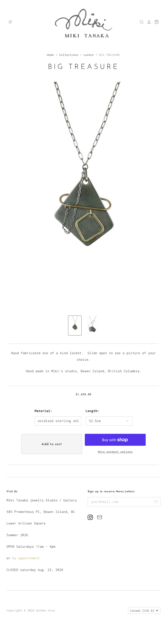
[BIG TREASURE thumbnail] (74, 325)
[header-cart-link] (155, 22)
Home (50, 55)
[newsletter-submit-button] (155, 502)
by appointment (26, 558)
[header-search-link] (140, 22)
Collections (68, 55)
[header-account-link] (147, 22)
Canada (142, 610)
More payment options (115, 451)
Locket (89, 55)
